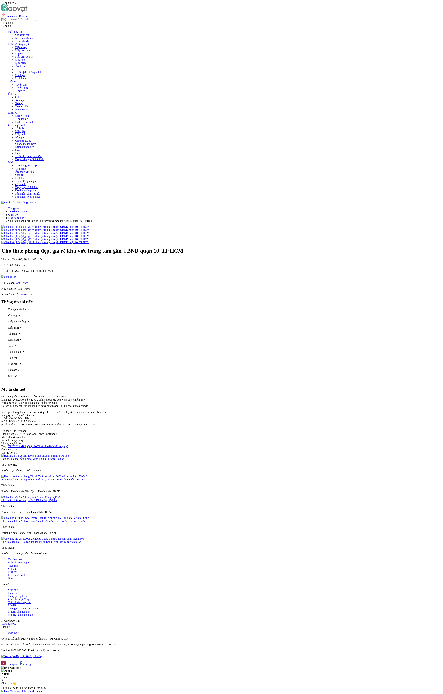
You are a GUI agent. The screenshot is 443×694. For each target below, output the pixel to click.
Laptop (19, 53)
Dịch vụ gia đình (24, 122)
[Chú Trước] (8, 276)
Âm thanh (20, 65)
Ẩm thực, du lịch (24, 171)
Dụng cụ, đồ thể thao (26, 187)
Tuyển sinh (21, 84)
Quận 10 (13, 214)
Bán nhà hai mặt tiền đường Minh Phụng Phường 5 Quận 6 (33, 458)
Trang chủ (13, 208)
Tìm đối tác (21, 118)
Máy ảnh (20, 59)
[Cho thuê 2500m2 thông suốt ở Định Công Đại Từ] (30, 497)
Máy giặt (20, 131)
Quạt (18, 150)
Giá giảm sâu (22, 34)
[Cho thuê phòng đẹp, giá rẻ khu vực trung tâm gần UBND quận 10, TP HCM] (45, 226)
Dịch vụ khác (22, 115)
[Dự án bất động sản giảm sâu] (18, 202)
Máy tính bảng (23, 50)
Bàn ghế (19, 137)
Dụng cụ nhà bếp (24, 146)
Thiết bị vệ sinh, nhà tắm (28, 156)
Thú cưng (20, 168)
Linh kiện (20, 78)
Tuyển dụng (21, 87)
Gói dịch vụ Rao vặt (16, 16)
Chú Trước (22, 282)
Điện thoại (21, 47)
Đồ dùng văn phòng (26, 190)
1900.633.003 (9, 623)
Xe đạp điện (22, 106)
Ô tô (17, 97)
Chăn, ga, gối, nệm (25, 143)
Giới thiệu (13, 589)
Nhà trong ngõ (16, 217)
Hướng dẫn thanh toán (20, 614)
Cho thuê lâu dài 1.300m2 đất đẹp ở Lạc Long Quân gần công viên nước (41, 541)
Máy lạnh (20, 134)
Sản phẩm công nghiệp (27, 193)
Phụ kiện (20, 75)
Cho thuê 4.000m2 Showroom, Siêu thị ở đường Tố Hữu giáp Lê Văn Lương (43, 521)
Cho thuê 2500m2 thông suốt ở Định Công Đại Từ (29, 500)
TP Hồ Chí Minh (17, 211)
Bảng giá (13, 592)
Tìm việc (20, 90)
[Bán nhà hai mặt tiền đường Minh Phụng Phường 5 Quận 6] (35, 455)
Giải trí (19, 174)
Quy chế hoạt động (18, 599)
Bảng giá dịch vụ (17, 596)
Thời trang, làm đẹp (26, 165)
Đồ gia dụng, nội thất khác (29, 159)
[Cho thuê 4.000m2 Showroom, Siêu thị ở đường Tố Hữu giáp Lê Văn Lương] (45, 517)
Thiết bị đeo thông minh (28, 72)
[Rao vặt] (14, 11)
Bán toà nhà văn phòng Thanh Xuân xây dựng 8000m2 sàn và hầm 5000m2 (43, 479)
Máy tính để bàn (24, 56)
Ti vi (17, 69)
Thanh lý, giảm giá (25, 181)
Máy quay (20, 62)
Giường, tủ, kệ (23, 140)
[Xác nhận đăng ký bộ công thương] (21, 656)
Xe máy (19, 100)
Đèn (17, 153)
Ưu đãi (12, 605)
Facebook (13, 632)
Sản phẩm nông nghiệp (27, 196)
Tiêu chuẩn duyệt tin (19, 602)
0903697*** (27, 294)
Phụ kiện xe (21, 109)
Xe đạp (19, 103)
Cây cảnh (20, 184)
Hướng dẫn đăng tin (19, 611)
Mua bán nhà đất (24, 37)
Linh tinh (20, 178)
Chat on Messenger (32, 691)
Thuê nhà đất (22, 41)
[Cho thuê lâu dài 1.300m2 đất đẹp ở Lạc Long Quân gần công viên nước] (42, 538)
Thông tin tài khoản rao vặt (23, 608)
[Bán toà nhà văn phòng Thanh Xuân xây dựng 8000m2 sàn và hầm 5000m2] (44, 476)
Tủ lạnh (19, 128)
